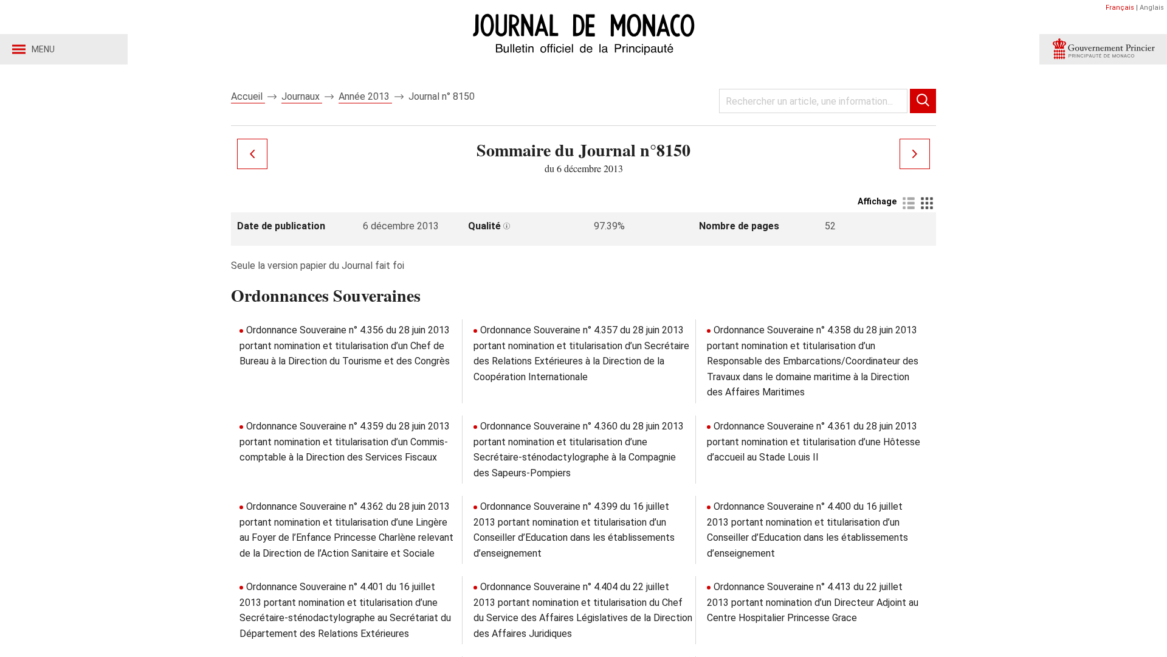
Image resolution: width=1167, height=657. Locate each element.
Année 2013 (365, 96)
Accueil (248, 96)
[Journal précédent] (252, 154)
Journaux (301, 96)
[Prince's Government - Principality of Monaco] (1103, 49)
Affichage (877, 201)
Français (1120, 8)
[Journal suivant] (915, 154)
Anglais (1152, 8)
